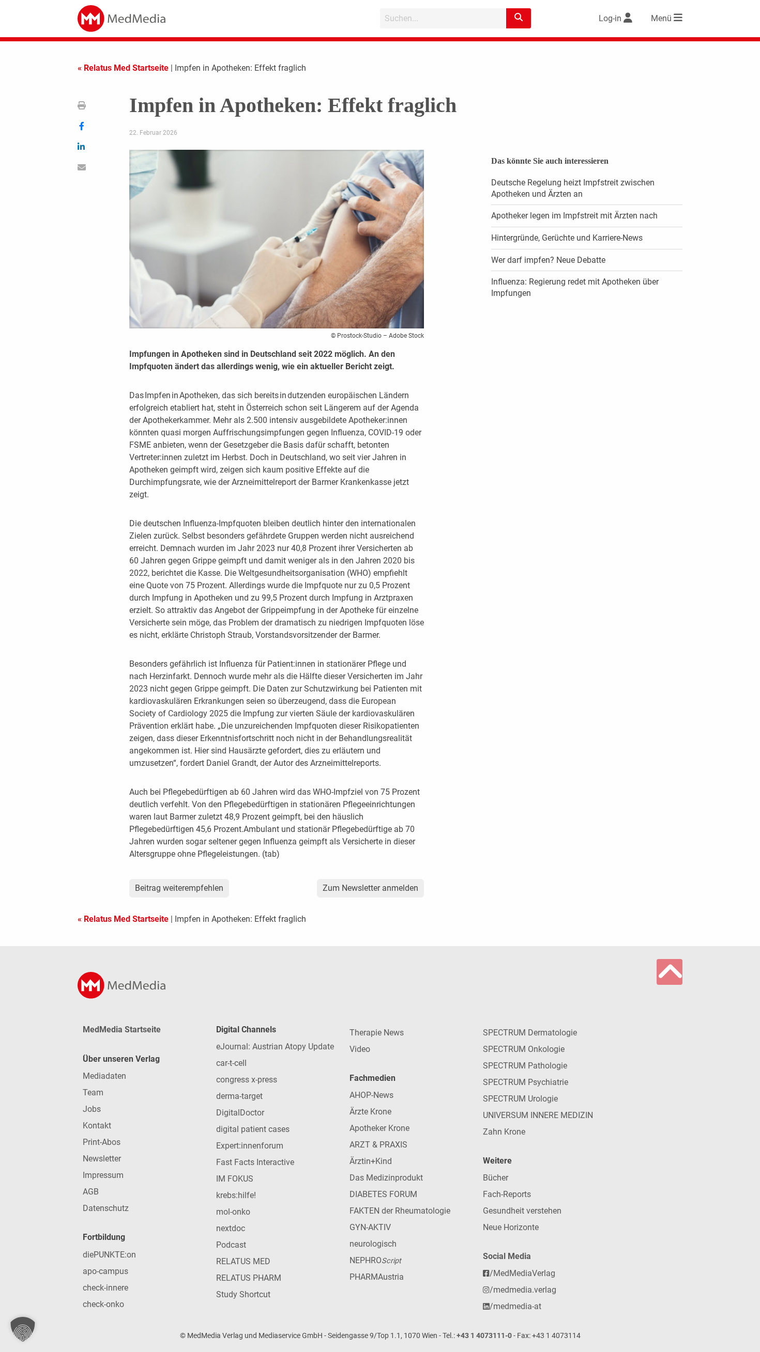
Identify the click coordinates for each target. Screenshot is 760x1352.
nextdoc (230, 1228)
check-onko (103, 1304)
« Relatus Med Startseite (123, 68)
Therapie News (376, 1032)
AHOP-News (371, 1095)
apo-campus (105, 1271)
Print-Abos (101, 1142)
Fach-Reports (507, 1194)
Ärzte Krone (370, 1112)
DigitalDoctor (240, 1113)
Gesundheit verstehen (522, 1211)
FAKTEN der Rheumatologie (399, 1211)
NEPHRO (375, 1260)
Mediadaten (104, 1076)
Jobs (92, 1109)
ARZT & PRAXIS (378, 1145)
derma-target (239, 1096)
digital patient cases (253, 1129)
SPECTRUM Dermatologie (530, 1032)
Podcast (231, 1245)
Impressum (103, 1175)
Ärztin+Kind (370, 1161)
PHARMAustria (376, 1277)
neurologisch (373, 1244)
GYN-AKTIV (370, 1227)
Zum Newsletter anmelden (370, 888)
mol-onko (233, 1212)
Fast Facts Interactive (255, 1162)
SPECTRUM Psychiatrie (525, 1082)
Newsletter (102, 1159)
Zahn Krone (504, 1132)
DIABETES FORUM (383, 1194)
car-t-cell (231, 1063)
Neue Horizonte (511, 1227)
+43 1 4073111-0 (484, 1335)
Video (359, 1049)
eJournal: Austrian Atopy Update (275, 1046)
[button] (22, 1329)
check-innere (105, 1288)
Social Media (507, 1256)
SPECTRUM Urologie (520, 1099)
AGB (91, 1192)
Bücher (495, 1178)
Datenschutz (106, 1208)
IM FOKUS (234, 1179)
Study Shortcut (243, 1294)
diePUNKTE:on (109, 1255)
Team (93, 1092)
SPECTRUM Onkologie (524, 1049)
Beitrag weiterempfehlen (179, 888)
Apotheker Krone (379, 1128)
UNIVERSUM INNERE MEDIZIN (538, 1115)
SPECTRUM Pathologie (525, 1066)
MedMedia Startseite (122, 1029)
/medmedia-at (515, 1306)
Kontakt (97, 1125)
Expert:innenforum (249, 1146)
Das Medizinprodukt (386, 1178)
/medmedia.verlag (523, 1290)
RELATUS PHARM (248, 1278)
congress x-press (246, 1079)
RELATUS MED (243, 1261)
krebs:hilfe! (236, 1195)
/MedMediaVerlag (522, 1273)
